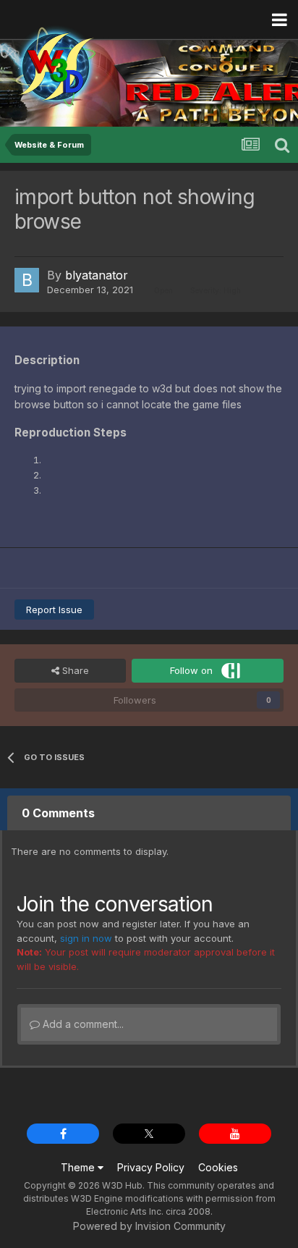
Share (74, 670)
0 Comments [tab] (58, 813)
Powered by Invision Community (149, 1226)
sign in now (86, 938)
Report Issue (54, 609)
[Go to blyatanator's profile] (26, 280)
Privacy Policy (150, 1167)
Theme (79, 1167)
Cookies (218, 1167)
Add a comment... (82, 1024)
